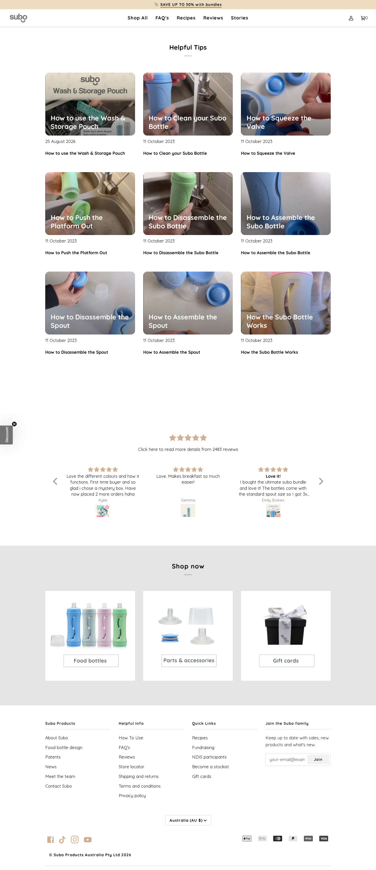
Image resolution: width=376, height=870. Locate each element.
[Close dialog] (301, 374)
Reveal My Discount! (188, 475)
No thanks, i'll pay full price (188, 491)
